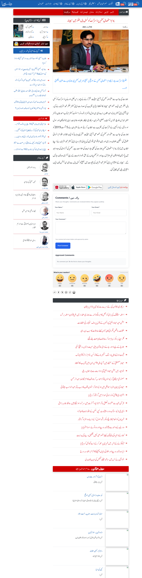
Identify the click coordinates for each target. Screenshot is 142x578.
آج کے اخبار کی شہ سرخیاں (29, 51)
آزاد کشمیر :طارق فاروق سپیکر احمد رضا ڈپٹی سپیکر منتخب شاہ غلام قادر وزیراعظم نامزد (30, 93)
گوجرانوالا (75, 12)
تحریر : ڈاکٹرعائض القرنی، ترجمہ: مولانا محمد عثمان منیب (88, 538)
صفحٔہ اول (41, 3)
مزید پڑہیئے (120, 300)
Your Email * (96, 207)
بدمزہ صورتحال (31, 167)
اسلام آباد (99, 12)
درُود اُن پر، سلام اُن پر (95, 532)
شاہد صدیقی (44, 203)
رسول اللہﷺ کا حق (29, 240)
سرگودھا (66, 12)
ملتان (91, 12)
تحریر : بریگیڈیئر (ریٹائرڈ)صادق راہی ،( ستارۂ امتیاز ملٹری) (87, 500)
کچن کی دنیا (99, 569)
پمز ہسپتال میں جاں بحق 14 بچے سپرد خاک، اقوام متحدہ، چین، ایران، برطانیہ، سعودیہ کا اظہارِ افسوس (31, 124)
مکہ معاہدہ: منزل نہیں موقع (93, 495)
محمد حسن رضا (44, 232)
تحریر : (100, 519)
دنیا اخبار (122, 12)
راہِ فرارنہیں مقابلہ (96, 551)
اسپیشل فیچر (92, 3)
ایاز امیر (46, 174)
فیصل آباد (84, 12)
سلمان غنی (45, 217)
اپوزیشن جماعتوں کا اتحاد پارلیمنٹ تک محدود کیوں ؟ (30, 108)
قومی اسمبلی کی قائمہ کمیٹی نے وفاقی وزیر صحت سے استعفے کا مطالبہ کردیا (30, 143)
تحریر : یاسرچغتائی (98, 482)
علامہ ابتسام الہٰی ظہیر (42, 247)
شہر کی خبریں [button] (80, 3)
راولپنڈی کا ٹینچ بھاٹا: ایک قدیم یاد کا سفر (25, 196)
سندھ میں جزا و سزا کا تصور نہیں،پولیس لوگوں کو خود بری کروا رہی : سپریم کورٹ (30, 82)
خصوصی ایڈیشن (102, 3)
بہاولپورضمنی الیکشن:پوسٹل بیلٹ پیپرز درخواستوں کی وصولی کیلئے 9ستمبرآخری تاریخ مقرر (30, 71)
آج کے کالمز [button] (68, 3)
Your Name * (59, 207)
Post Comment (63, 245)
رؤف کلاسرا (45, 188)
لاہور (112, 12)
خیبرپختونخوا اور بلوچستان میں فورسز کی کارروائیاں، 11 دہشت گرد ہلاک (30, 137)
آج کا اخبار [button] (56, 3)
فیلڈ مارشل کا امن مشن (29, 211)
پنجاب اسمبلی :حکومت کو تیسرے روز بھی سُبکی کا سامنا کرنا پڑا (30, 60)
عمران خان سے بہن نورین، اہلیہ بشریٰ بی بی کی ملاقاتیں (30, 102)
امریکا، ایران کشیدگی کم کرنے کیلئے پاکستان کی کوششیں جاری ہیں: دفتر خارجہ (31, 131)
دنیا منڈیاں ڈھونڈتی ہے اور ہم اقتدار (26, 226)
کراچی (106, 12)
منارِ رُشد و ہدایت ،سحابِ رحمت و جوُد (90, 513)
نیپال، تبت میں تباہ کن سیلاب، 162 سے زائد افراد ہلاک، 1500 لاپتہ (31, 149)
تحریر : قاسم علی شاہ (97, 556)
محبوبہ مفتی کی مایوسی (30, 182)
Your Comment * (60, 219)
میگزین (111, 3)
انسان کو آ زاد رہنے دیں (94, 476)
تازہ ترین (48, 3)
